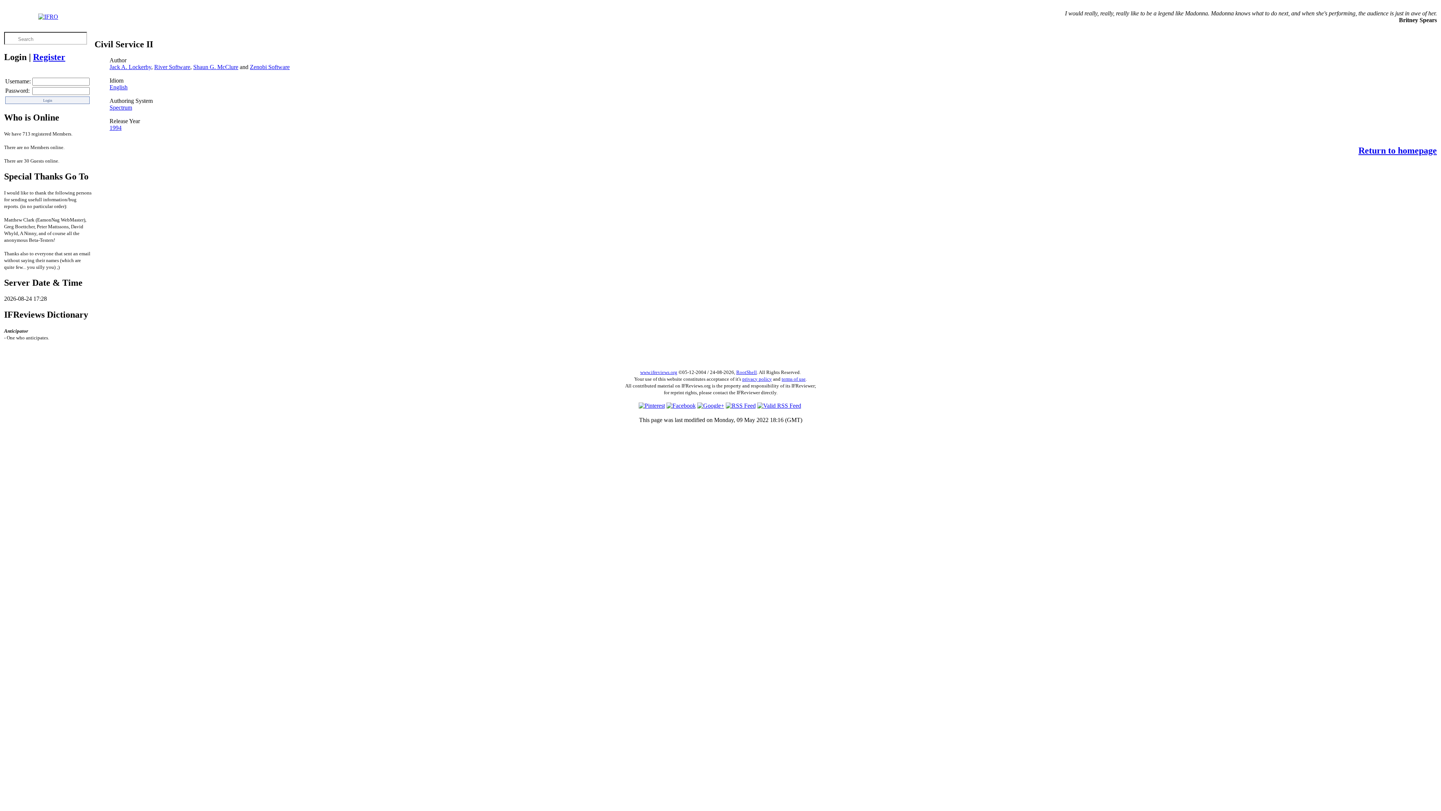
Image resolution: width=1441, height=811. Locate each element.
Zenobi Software (270, 67)
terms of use (794, 379)
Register (49, 57)
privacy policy (757, 379)
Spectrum (121, 107)
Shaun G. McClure (215, 67)
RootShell (746, 372)
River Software (172, 67)
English (119, 87)
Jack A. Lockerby (130, 67)
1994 (116, 128)
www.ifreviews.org (658, 372)
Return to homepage (1397, 150)
